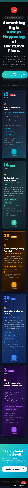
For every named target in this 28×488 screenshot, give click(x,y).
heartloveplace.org (13, 469)
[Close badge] (25, 485)
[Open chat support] (23, 483)
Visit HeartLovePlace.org (14, 75)
